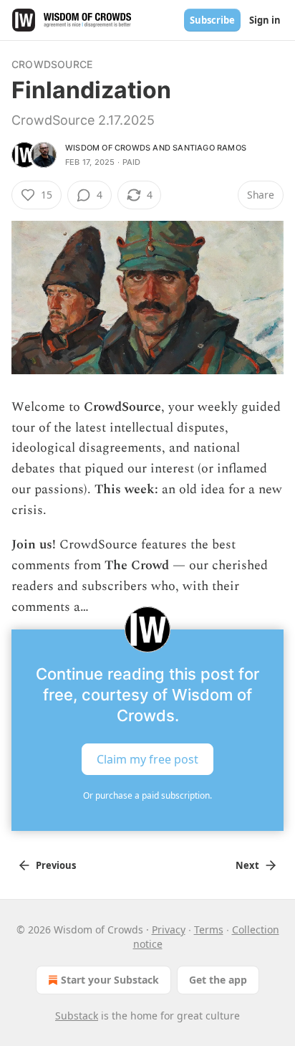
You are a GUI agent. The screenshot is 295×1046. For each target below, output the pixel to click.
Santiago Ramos (209, 148)
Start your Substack (110, 979)
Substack (76, 1015)
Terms (208, 929)
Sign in (265, 20)
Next (247, 865)
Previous (56, 865)
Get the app (218, 979)
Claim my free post (147, 759)
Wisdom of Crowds (107, 148)
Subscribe (212, 20)
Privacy (168, 929)
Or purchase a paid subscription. (147, 795)
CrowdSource (51, 64)
